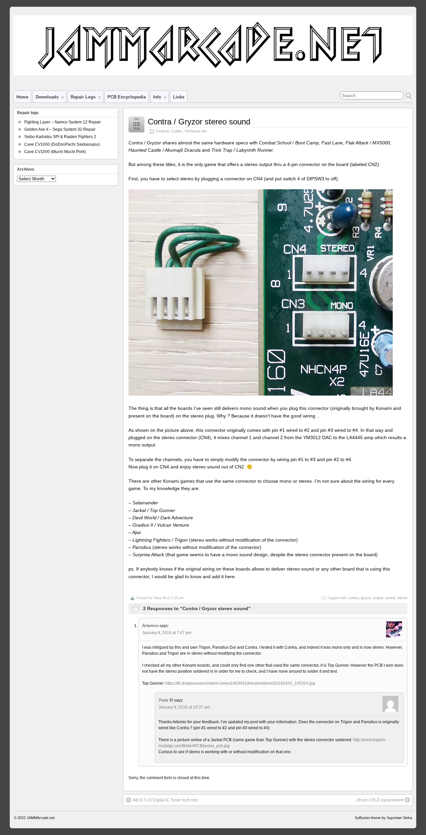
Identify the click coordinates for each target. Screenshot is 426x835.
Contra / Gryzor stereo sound (199, 121)
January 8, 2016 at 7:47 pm (166, 632)
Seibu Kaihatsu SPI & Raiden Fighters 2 (60, 136)
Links (178, 96)
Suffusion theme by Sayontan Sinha (383, 818)
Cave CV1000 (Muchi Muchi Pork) (55, 151)
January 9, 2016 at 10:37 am (184, 707)
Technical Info (195, 131)
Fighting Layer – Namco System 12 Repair (62, 122)
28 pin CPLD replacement (379, 800)
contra (353, 598)
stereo (402, 598)
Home (22, 96)
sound (390, 598)
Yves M (160, 598)
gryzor (366, 598)
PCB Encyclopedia (126, 96)
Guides (176, 131)
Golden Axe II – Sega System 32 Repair (60, 129)
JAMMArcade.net (41, 818)
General (162, 131)
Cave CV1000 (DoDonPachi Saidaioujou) (62, 144)
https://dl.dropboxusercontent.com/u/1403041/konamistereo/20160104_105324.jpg (240, 683)
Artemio (150, 625)
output (378, 598)
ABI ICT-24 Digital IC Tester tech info (165, 800)
